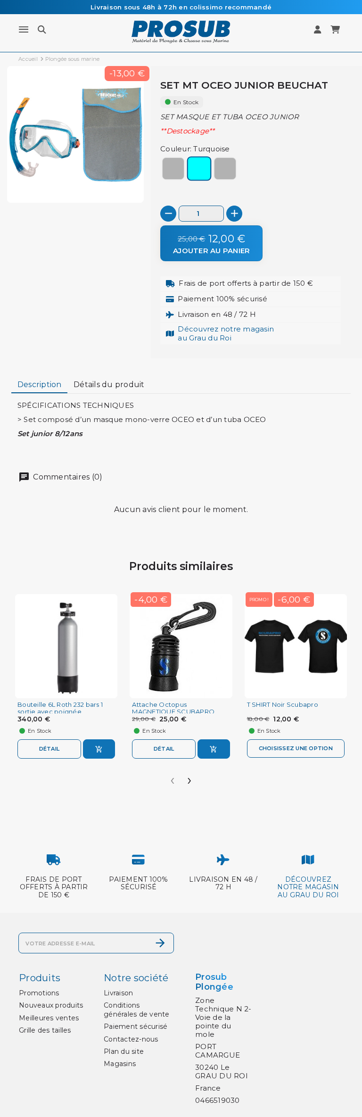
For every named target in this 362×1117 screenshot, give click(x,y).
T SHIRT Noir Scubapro (282, 704)
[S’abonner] (160, 943)
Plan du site (124, 1051)
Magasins (120, 1063)
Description (39, 384)
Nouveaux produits (51, 1005)
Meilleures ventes (49, 1018)
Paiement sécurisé (135, 1026)
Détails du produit (109, 384)
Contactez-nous (131, 1039)
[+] (234, 214)
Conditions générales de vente (137, 1009)
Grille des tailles (45, 1030)
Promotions (39, 993)
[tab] (39, 385)
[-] (168, 214)
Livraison (118, 993)
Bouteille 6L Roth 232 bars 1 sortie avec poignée (60, 708)
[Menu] (23, 29)
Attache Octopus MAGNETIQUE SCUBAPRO (173, 708)
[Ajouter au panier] (99, 749)
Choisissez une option (296, 748)
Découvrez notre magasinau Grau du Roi (226, 333)
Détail (49, 748)
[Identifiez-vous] (318, 30)
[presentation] (172, 777)
